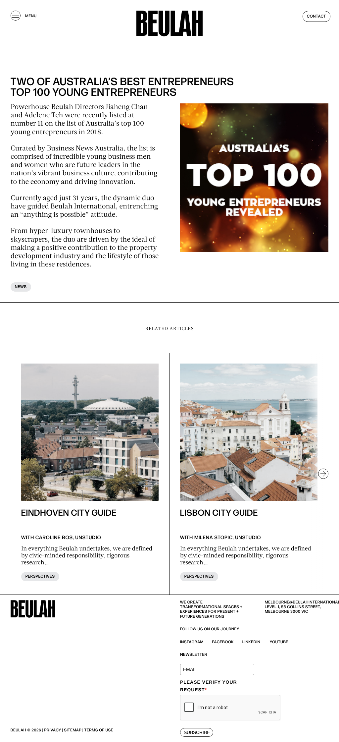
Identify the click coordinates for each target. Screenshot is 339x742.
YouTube (279, 642)
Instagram (192, 642)
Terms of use (98, 730)
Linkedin (251, 642)
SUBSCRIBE (197, 732)
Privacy (52, 730)
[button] (320, 474)
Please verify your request (208, 685)
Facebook (223, 642)
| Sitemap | (72, 730)
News (21, 286)
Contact (316, 16)
